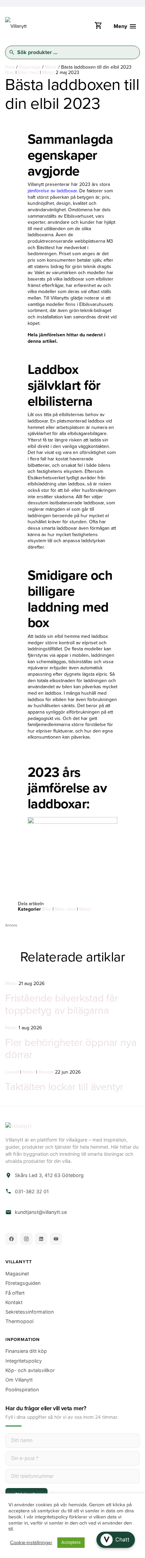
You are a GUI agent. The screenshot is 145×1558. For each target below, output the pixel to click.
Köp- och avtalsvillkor (30, 1370)
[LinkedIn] (41, 1239)
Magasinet (17, 1273)
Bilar (9, 72)
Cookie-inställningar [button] (31, 1542)
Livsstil (12, 1072)
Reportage (30, 67)
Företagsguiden (22, 1283)
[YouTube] (56, 1239)
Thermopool (19, 1321)
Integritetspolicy (23, 1361)
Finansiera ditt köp (26, 1351)
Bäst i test (28, 72)
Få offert (15, 1293)
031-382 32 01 (32, 1191)
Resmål (46, 1072)
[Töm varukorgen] (98, 27)
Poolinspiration (22, 1389)
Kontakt (14, 1302)
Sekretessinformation (29, 1312)
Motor (51, 67)
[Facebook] (11, 1239)
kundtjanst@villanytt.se (41, 1212)
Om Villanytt (19, 1380)
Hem (10, 67)
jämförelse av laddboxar (52, 191)
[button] (115, 1540)
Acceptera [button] (71, 1542)
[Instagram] (26, 1239)
